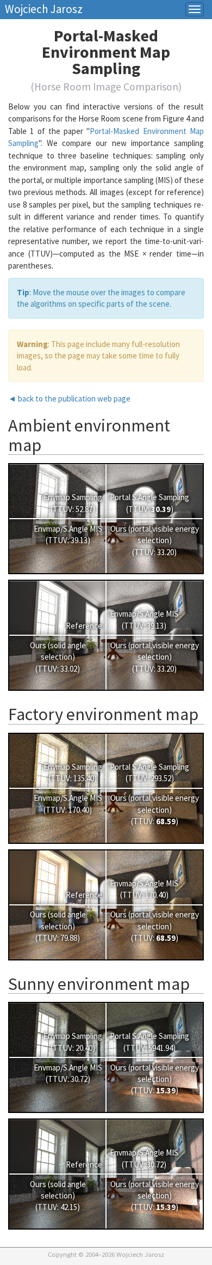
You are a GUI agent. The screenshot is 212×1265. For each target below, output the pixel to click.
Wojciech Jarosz (44, 6)
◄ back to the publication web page (69, 398)
